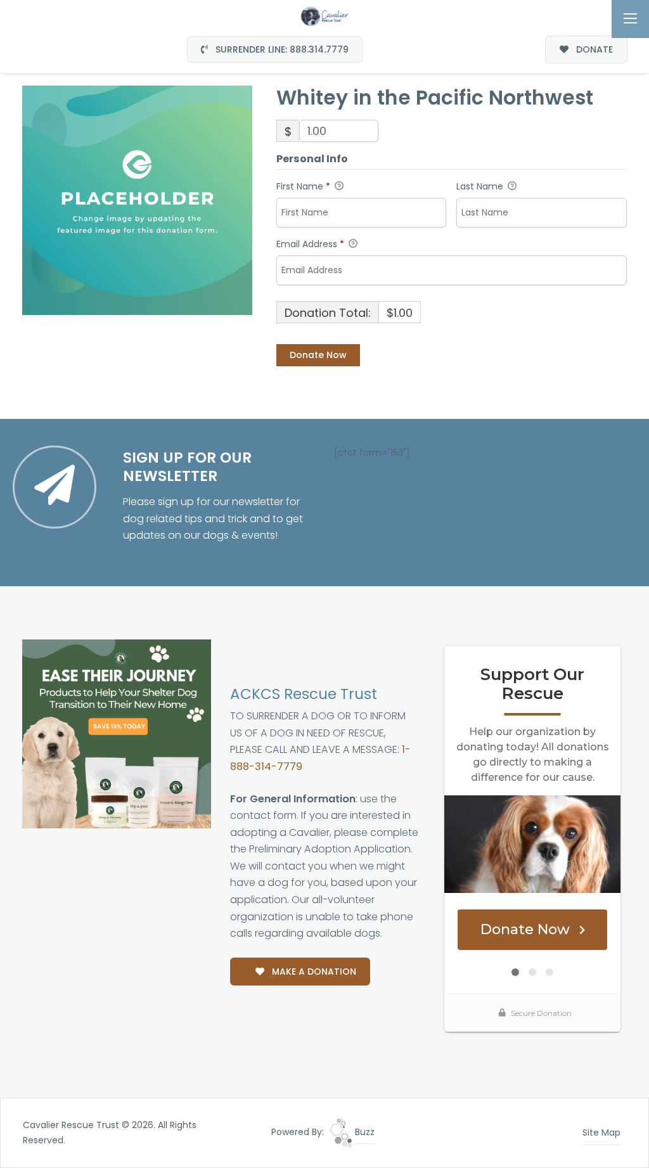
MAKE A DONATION (312, 971)
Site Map (601, 1132)
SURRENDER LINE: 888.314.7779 (281, 49)
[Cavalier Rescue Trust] (324, 15)
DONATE (593, 49)
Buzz (363, 1132)
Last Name (481, 186)
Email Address (310, 244)
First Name (303, 186)
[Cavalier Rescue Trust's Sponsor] (116, 733)
